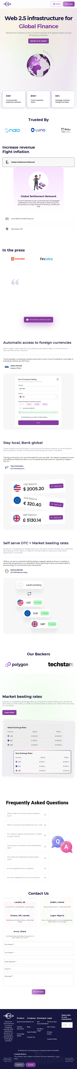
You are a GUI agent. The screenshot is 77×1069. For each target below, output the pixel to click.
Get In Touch (38, 983)
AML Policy (51, 1018)
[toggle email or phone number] (70, 1017)
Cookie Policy (52, 1031)
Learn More (9, 704)
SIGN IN (57, 4)
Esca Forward (22, 1013)
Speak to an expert (38, 41)
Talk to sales (69, 4)
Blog (28, 1018)
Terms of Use (52, 1013)
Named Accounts (20, 1019)
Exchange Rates (20, 1026)
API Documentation (42, 1014)
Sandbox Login (40, 1021)
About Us (30, 1013)
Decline (19, 1065)
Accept (30, 1065)
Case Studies (31, 1024)
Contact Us (31, 1029)
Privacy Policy (49, 1024)
